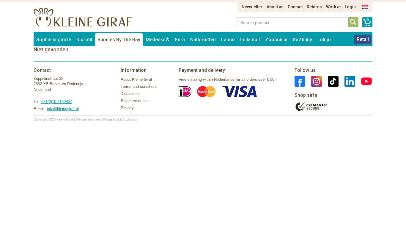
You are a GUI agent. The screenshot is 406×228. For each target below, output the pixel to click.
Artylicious (129, 119)
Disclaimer (130, 93)
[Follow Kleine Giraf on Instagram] (313, 81)
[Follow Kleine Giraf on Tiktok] (330, 81)
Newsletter (252, 6)
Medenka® (157, 39)
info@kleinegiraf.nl (63, 109)
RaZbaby (302, 39)
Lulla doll (250, 39)
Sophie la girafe (53, 39)
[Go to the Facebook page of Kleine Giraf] (300, 81)
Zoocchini (276, 39)
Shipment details (135, 101)
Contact (295, 6)
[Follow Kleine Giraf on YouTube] (363, 81)
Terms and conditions (139, 86)
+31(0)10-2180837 (56, 101)
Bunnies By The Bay (118, 39)
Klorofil (84, 39)
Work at (333, 6)
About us (275, 6)
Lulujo (324, 39)
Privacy (127, 108)
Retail (363, 39)
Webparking (110, 119)
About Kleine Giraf (136, 79)
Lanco (228, 39)
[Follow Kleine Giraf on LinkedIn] (347, 81)
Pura (180, 39)
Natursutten (203, 39)
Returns (314, 6)
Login (350, 6)
